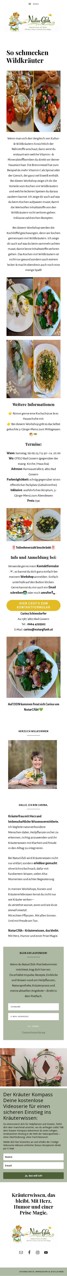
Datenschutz (27, 1272)
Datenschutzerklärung (33, 1032)
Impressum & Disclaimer (49, 1272)
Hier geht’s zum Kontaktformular (33, 605)
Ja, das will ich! (33, 1175)
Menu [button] (36, 4)
